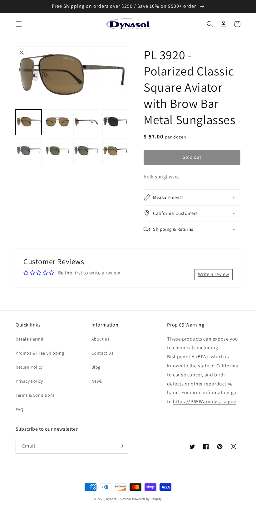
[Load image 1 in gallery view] (29, 122)
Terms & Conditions (35, 395)
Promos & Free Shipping (40, 353)
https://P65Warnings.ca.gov (204, 401)
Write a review (213, 274)
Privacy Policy (29, 381)
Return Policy (29, 367)
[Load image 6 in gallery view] (58, 151)
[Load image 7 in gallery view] (86, 151)
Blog (96, 367)
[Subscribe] (121, 446)
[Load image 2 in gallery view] (58, 122)
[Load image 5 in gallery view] (29, 151)
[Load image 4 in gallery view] (115, 122)
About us (100, 339)
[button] (19, 24)
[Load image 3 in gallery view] (86, 122)
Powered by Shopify (147, 499)
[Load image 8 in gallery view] (115, 151)
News (96, 381)
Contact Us (102, 353)
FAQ (19, 409)
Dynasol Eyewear (118, 499)
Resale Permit (30, 339)
